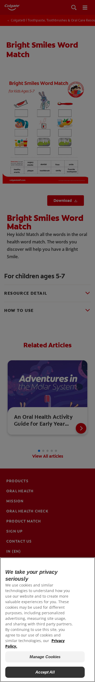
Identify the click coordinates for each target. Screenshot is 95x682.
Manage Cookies (45, 656)
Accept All (45, 672)
